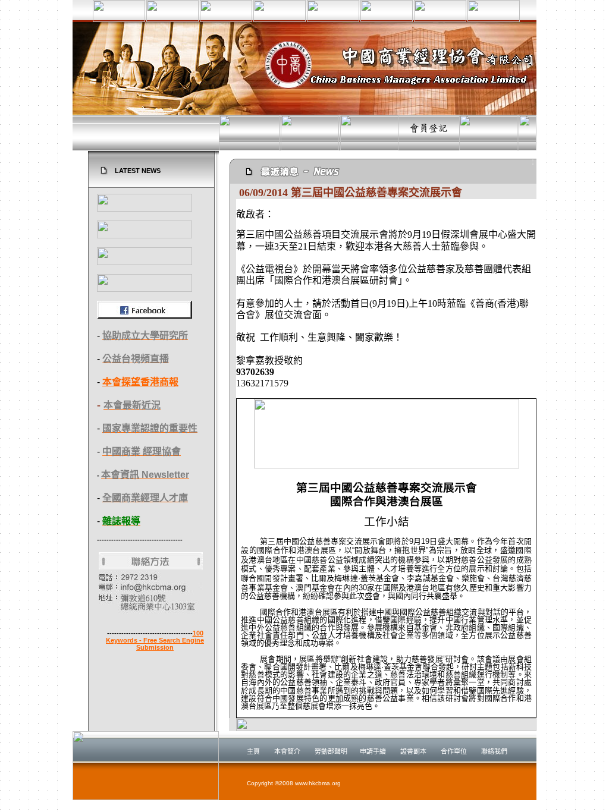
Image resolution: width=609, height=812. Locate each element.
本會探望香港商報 (140, 382)
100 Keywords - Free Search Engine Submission (155, 640)
